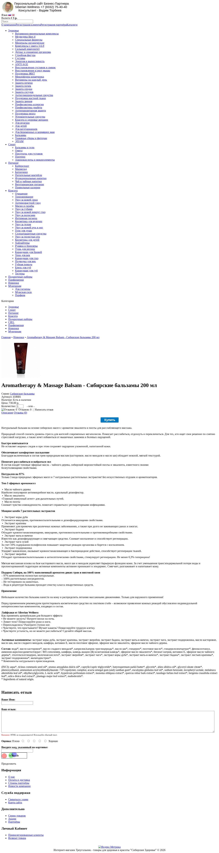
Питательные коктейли (28, 175)
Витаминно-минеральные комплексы (37, 33)
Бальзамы (20, 135)
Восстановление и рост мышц (32, 70)
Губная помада (23, 264)
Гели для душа (23, 230)
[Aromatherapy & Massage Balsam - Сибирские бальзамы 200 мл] (20, 376)
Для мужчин (22, 122)
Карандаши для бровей (28, 252)
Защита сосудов (24, 92)
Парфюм (20, 295)
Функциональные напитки (31, 178)
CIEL (11, 322)
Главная (6, 337)
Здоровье (13, 30)
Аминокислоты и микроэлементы (35, 159)
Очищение (21, 193)
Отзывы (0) (20, 412)
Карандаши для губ (26, 270)
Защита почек (23, 85)
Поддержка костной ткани (30, 98)
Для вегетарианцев (26, 129)
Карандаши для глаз (26, 258)
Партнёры (14, 821)
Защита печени (24, 82)
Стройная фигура (25, 55)
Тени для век (22, 255)
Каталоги (72, 24)
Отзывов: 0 (24, 409)
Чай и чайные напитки (28, 181)
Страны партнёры (18, 783)
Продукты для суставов (29, 153)
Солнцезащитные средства (30, 233)
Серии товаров (17, 815)
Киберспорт (22, 165)
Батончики (21, 172)
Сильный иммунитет (27, 49)
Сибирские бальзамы (22, 393)
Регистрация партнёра (54, 24)
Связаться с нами (18, 799)
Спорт (12, 144)
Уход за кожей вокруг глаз (30, 212)
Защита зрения (23, 101)
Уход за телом (23, 224)
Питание (13, 162)
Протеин (20, 156)
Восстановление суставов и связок (35, 67)
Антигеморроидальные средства (34, 95)
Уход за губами (24, 209)
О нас (11, 776)
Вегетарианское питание (29, 184)
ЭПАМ (19, 141)
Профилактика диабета (28, 107)
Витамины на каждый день (31, 79)
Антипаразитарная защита (30, 110)
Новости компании (19, 786)
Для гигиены (22, 289)
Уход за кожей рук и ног (29, 227)
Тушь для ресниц (25, 249)
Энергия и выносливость (29, 61)
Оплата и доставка (19, 779)
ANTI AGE (21, 64)
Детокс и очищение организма (33, 52)
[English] (13, 15)
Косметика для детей (27, 239)
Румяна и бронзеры (26, 245)
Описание (7, 412)
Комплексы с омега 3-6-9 (29, 45)
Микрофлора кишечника (29, 76)
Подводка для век (25, 261)
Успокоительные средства (30, 116)
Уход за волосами (25, 215)
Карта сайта (15, 802)
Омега (18, 150)
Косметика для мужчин (28, 221)
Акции (12, 818)
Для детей (21, 125)
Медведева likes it (25, 36)
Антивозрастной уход (28, 202)
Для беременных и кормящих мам (35, 132)
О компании (8, 24)
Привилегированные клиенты (26, 835)
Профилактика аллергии (29, 104)
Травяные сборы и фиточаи (31, 138)
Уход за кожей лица (26, 199)
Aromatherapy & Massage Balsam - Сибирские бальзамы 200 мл (63, 337)
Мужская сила (23, 292)
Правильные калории (27, 187)
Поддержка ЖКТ (25, 73)
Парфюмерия (16, 279)
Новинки (13, 282)
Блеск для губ (23, 267)
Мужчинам (14, 286)
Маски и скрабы (24, 205)
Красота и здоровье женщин (31, 119)
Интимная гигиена (26, 218)
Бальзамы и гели (24, 147)
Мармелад (21, 169)
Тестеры (20, 273)
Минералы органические (29, 42)
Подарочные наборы (20, 276)
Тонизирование (24, 196)
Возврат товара (17, 838)
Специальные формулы (28, 39)
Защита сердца (23, 89)
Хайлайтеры (22, 242)
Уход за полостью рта (27, 236)
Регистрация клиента (28, 24)
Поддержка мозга (25, 113)
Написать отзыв (44, 409)
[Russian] (9, 15)
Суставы (20, 58)
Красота (13, 190)
